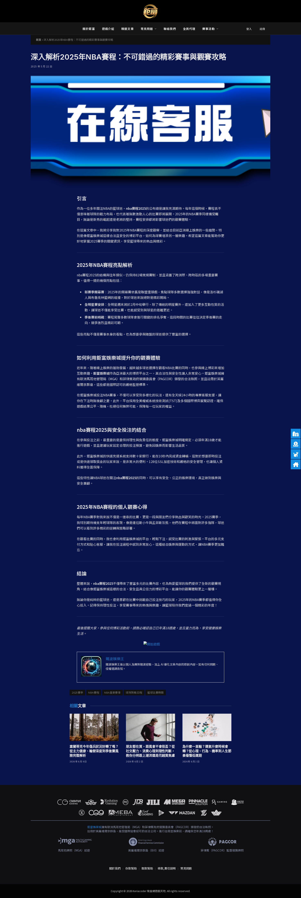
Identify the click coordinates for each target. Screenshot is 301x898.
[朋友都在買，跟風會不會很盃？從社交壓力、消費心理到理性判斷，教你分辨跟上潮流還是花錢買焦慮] (150, 727)
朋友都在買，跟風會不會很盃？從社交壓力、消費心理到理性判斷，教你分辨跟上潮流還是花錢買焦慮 (150, 750)
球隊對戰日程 (134, 692)
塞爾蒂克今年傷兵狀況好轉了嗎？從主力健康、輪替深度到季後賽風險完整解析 (94, 750)
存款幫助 (131, 868)
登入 (249, 29)
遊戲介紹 (108, 29)
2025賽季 (77, 692)
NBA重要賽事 (112, 692)
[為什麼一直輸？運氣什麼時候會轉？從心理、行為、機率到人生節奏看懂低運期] (206, 727)
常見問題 (147, 29)
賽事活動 (208, 29)
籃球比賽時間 (155, 692)
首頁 (38, 40)
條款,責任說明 (167, 868)
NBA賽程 (93, 692)
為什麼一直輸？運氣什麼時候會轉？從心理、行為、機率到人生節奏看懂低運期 (206, 750)
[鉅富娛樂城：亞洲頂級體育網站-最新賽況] (150, 11)
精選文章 (127, 29)
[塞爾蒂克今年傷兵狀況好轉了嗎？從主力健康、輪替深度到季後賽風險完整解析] (94, 727)
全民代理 (189, 29)
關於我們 (115, 868)
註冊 (262, 29)
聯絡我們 (170, 29)
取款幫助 (147, 868)
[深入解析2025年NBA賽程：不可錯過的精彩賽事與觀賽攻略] (150, 130)
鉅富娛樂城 (94, 827)
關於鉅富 (89, 29)
